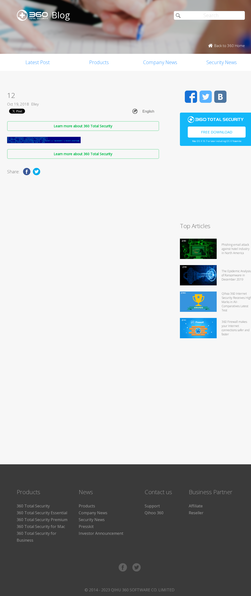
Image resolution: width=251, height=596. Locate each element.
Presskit (86, 526)
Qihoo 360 (154, 512)
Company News (160, 62)
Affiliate (196, 506)
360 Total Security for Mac (41, 526)
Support (152, 506)
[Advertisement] (215, 186)
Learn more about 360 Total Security (83, 126)
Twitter (206, 97)
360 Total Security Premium (42, 519)
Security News (92, 519)
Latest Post (37, 62)
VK (220, 97)
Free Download (216, 131)
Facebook (191, 97)
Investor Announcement (101, 533)
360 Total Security (33, 506)
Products (99, 62)
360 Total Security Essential (42, 512)
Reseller (196, 512)
